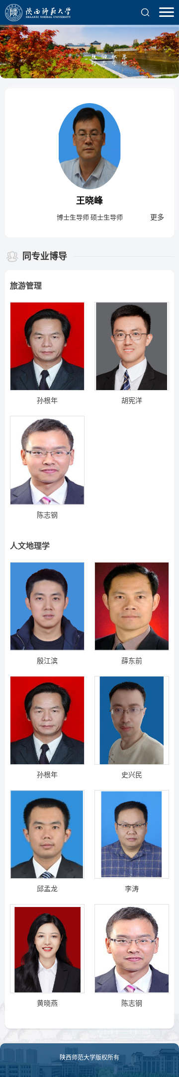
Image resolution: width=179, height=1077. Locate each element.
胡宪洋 (131, 400)
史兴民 (131, 775)
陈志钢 (47, 515)
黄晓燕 (47, 1003)
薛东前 (131, 661)
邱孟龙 (47, 889)
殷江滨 (47, 661)
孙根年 (47, 400)
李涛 (132, 889)
